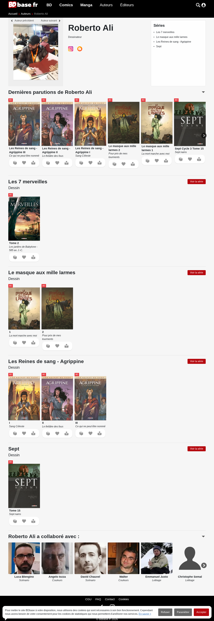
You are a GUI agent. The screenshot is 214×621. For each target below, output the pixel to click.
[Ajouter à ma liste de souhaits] (24, 163)
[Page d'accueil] (23, 5)
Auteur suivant (49, 20)
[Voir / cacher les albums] (203, 92)
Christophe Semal (190, 576)
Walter (123, 576)
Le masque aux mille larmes (171, 37)
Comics (66, 5)
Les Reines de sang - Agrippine (173, 41)
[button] (193, 5)
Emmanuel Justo (156, 576)
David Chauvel (90, 576)
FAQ (98, 599)
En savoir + (145, 614)
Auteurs (106, 5)
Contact (110, 599)
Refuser (165, 612)
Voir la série (196, 181)
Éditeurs (127, 5)
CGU (88, 599)
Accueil (12, 13)
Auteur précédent (24, 20)
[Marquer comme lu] (33, 163)
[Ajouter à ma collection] (15, 163)
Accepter (201, 612)
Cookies (124, 599)
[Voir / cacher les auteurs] (203, 536)
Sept (158, 46)
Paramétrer (183, 612)
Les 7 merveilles (165, 32)
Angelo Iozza (57, 576)
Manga (86, 5)
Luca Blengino (24, 576)
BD (49, 5)
